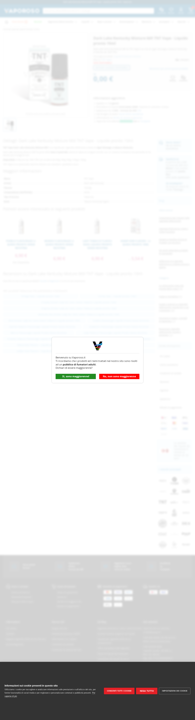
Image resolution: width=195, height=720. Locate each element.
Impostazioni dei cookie (174, 691)
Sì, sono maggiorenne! (75, 376)
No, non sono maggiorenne (119, 376)
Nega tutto (147, 691)
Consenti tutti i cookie (119, 691)
